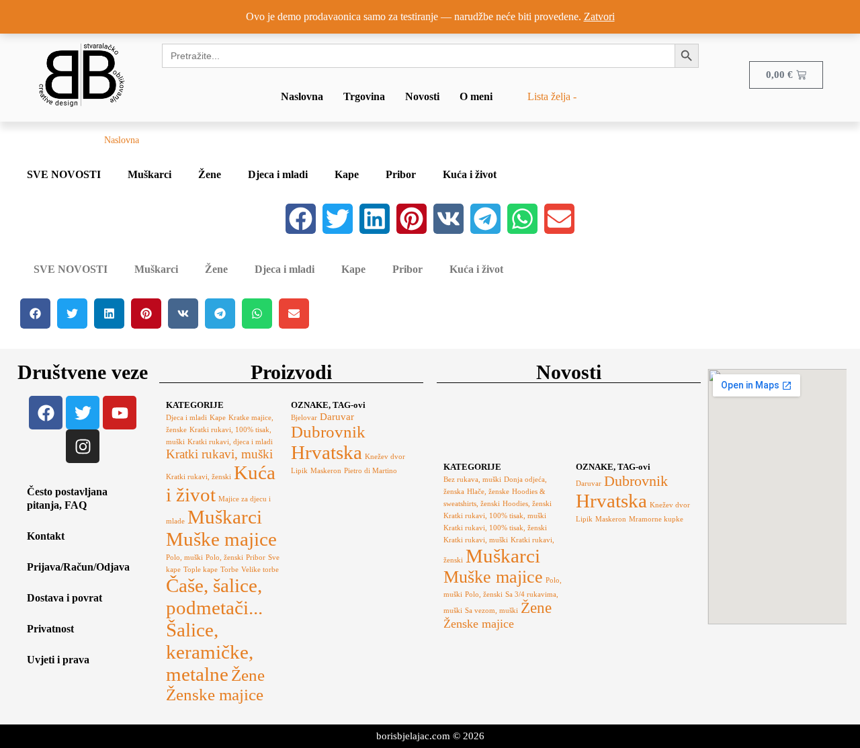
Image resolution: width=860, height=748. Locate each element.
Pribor (401, 174)
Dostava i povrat (64, 598)
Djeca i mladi (278, 174)
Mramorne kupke (656, 519)
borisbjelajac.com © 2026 (430, 736)
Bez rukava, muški (472, 479)
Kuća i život (470, 174)
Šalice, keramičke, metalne (209, 652)
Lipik (299, 470)
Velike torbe (260, 569)
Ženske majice (214, 694)
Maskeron (325, 470)
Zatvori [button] (599, 16)
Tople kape (200, 569)
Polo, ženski (224, 557)
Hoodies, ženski (527, 503)
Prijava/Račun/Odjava (78, 567)
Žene (209, 174)
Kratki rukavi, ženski (198, 477)
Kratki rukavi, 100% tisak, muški (494, 516)
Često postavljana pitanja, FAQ (67, 498)
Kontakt (45, 536)
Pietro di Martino (370, 470)
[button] (301, 219)
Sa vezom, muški (491, 610)
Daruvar (337, 416)
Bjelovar (304, 417)
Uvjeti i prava (58, 659)
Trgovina (364, 96)
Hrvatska (326, 452)
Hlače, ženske (488, 491)
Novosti (422, 96)
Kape (347, 174)
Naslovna (302, 96)
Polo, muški (184, 557)
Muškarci (149, 174)
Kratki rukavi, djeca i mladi (230, 442)
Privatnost (50, 628)
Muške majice (221, 539)
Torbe (229, 569)
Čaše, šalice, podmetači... (214, 596)
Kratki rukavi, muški (219, 454)
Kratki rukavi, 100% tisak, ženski (495, 528)
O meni (476, 96)
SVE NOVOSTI (64, 174)
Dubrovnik (328, 432)
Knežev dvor (385, 456)
